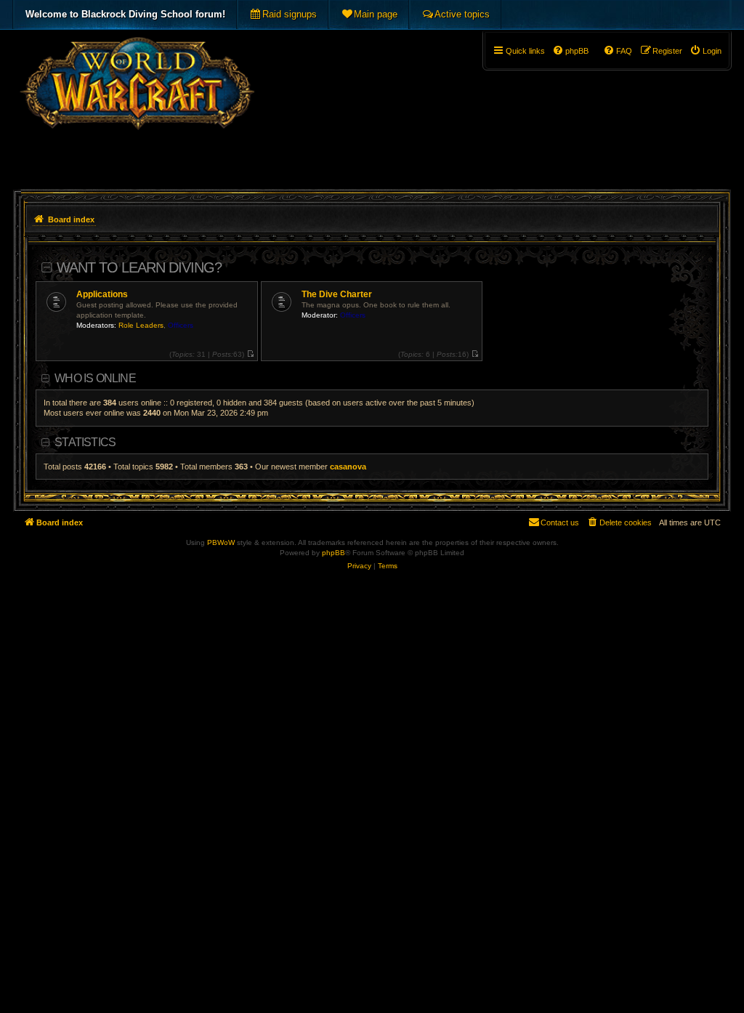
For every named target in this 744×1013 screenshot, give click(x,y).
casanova (348, 466)
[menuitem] (283, 14)
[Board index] (137, 106)
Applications (102, 294)
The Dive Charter (337, 294)
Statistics (85, 442)
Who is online (95, 378)
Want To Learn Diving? (139, 267)
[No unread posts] (250, 354)
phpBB (333, 553)
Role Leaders (140, 325)
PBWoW (221, 542)
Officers (180, 325)
